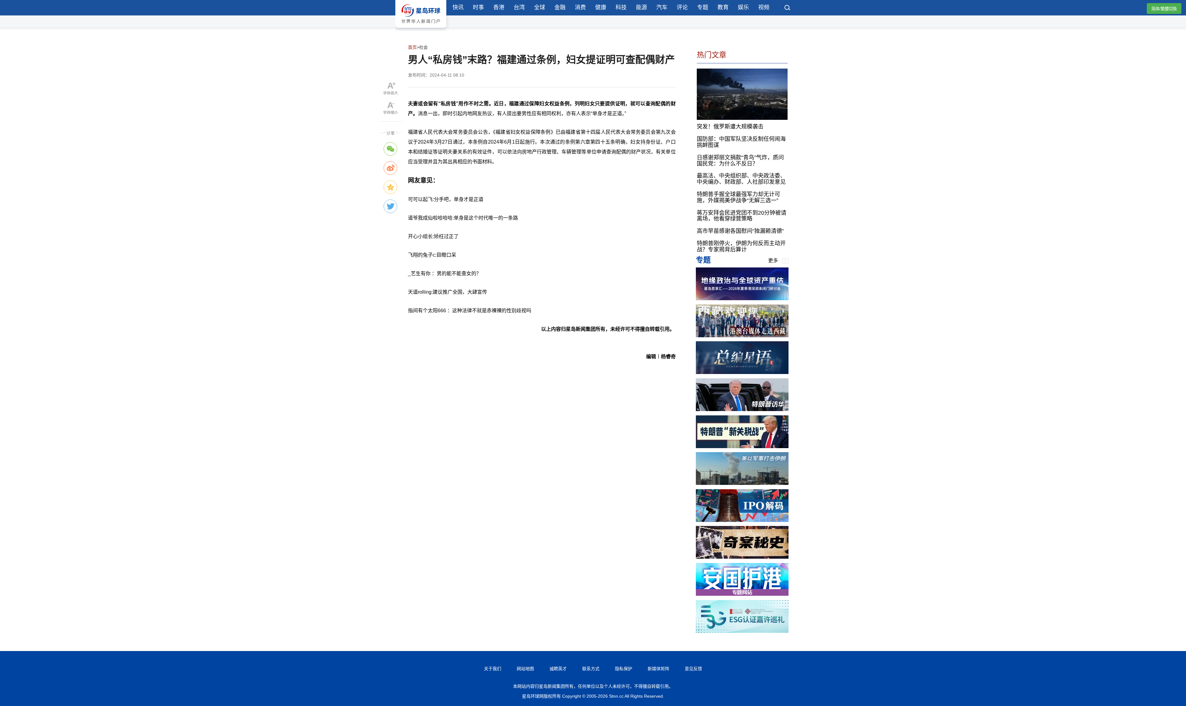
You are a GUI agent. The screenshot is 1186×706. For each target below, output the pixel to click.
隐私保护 (623, 668)
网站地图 (525, 668)
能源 (641, 7)
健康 (600, 7)
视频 (763, 7)
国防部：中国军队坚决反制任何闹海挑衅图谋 (741, 142)
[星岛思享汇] (742, 298)
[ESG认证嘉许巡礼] (742, 631)
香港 (498, 7)
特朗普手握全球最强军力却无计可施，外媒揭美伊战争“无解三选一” (738, 197)
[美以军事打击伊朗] (742, 483)
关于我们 (492, 668)
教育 (723, 7)
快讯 (458, 7)
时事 (478, 7)
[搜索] (787, 8)
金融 (560, 7)
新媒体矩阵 (658, 668)
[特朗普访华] (742, 409)
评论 (682, 7)
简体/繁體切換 (1164, 8)
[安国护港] (742, 594)
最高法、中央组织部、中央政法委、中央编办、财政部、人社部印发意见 (741, 179)
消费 (580, 7)
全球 (539, 7)
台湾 (519, 7)
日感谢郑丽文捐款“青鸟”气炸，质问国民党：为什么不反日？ (740, 160)
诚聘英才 (558, 668)
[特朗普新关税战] (742, 446)
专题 (702, 7)
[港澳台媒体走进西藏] (742, 335)
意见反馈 (693, 668)
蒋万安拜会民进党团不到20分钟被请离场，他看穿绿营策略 (741, 216)
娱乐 (743, 7)
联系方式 (590, 668)
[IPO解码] (742, 520)
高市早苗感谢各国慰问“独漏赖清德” (740, 231)
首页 (412, 47)
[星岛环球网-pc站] (420, 29)
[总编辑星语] (742, 372)
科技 (621, 7)
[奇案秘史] (742, 557)
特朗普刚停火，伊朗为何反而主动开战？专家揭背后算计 (741, 246)
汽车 (661, 7)
